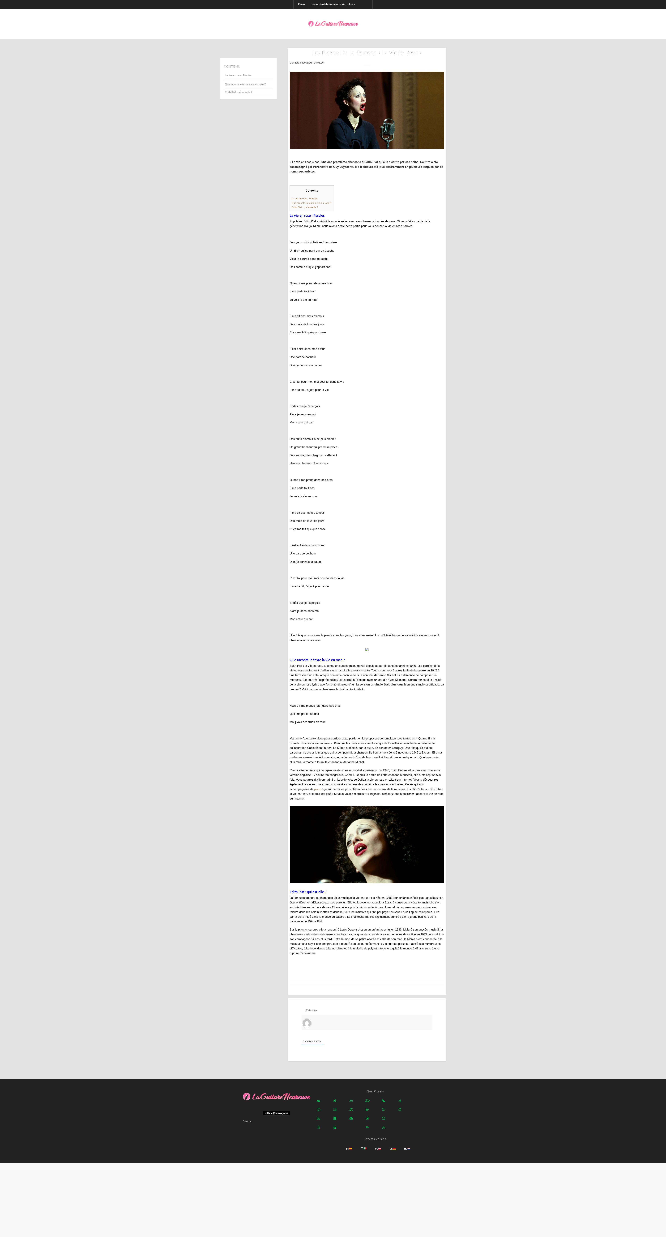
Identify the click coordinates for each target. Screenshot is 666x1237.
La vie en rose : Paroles (238, 75)
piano (317, 789)
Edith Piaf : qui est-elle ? (238, 92)
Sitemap (247, 1121)
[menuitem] (301, 4)
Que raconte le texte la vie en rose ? (245, 84)
